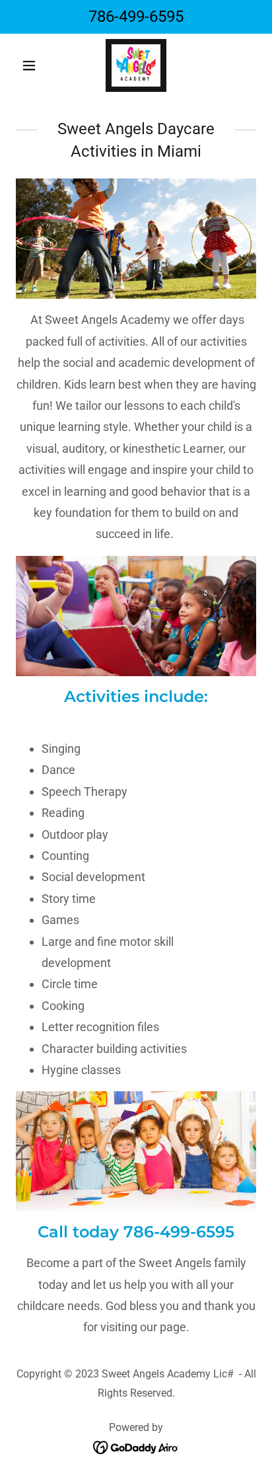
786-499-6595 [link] (136, 16)
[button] (34, 65)
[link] (136, 65)
